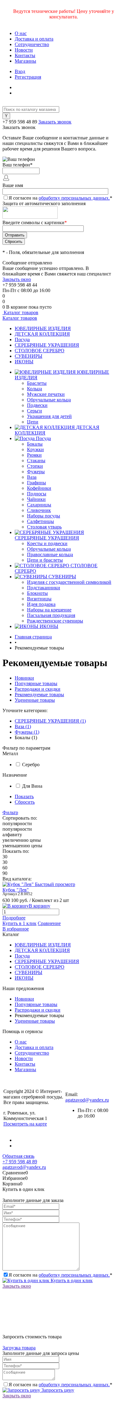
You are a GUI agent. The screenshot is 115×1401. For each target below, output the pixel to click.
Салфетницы (40, 521)
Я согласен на (60, 198)
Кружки (35, 449)
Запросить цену (57, 1390)
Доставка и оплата (34, 38)
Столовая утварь (44, 526)
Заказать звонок (54, 121)
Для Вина (32, 786)
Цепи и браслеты (45, 560)
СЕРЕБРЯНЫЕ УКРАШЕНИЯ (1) (50, 721)
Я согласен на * (60, 1275)
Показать (24, 796)
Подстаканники (43, 587)
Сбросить (25, 802)
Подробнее (13, 917)
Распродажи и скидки (37, 689)
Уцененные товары (35, 700)
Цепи (32, 421)
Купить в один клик (71, 1280)
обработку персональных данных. (74, 198)
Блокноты (37, 593)
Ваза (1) (23, 726)
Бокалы (35, 444)
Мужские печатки (46, 394)
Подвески (37, 405)
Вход (20, 71)
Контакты (25, 55)
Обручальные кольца (49, 399)
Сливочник (39, 510)
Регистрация (28, 77)
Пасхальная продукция (51, 615)
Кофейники (39, 488)
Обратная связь (18, 1156)
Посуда (22, 339)
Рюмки (34, 455)
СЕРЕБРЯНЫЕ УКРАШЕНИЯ (47, 345)
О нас (21, 33)
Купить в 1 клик (19, 923)
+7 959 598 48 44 (19, 284)
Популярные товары (36, 683)
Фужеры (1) (27, 732)
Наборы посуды (43, 515)
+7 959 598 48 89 (19, 121)
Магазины (25, 61)
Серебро (31, 764)
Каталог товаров (20, 312)
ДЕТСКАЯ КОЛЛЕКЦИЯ (42, 334)
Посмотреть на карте (25, 1123)
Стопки (35, 466)
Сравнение (49, 923)
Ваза (31, 477)
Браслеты (37, 383)
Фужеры (36, 471)
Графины (36, 482)
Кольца (34, 388)
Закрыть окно (16, 279)
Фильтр (10, 812)
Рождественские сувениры (55, 620)
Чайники (36, 499)
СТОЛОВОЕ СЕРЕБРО (39, 350)
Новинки (24, 678)
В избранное (15, 928)
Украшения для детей (49, 416)
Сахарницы (39, 504)
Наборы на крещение (49, 609)
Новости (24, 50)
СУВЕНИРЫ (28, 356)
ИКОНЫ (24, 361)
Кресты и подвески (47, 543)
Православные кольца (50, 554)
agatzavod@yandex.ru (87, 1099)
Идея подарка (41, 604)
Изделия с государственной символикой (69, 582)
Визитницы (39, 598)
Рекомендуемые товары (39, 694)
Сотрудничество (32, 44)
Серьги (34, 410)
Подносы (36, 493)
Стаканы (36, 460)
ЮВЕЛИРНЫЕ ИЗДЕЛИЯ (43, 328)
